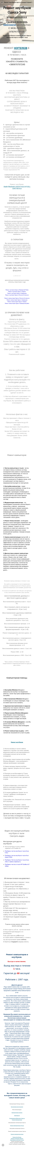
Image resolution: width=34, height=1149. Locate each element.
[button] (2, 2)
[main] (17, 22)
